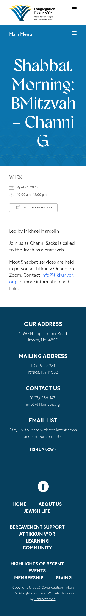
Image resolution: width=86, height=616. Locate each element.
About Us (50, 504)
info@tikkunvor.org (43, 405)
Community (37, 548)
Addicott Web (45, 599)
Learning (37, 541)
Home (19, 504)
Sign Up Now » (43, 450)
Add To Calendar (36, 208)
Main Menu (20, 34)
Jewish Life (37, 511)
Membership (28, 578)
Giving (64, 578)
